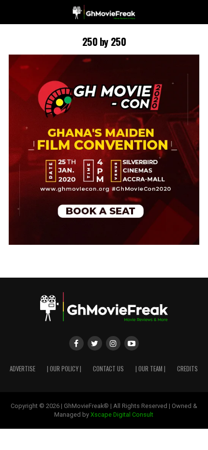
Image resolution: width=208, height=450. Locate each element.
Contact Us (108, 368)
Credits (187, 368)
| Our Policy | (64, 368)
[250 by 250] (104, 242)
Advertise (22, 368)
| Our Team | (150, 368)
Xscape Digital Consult (121, 414)
